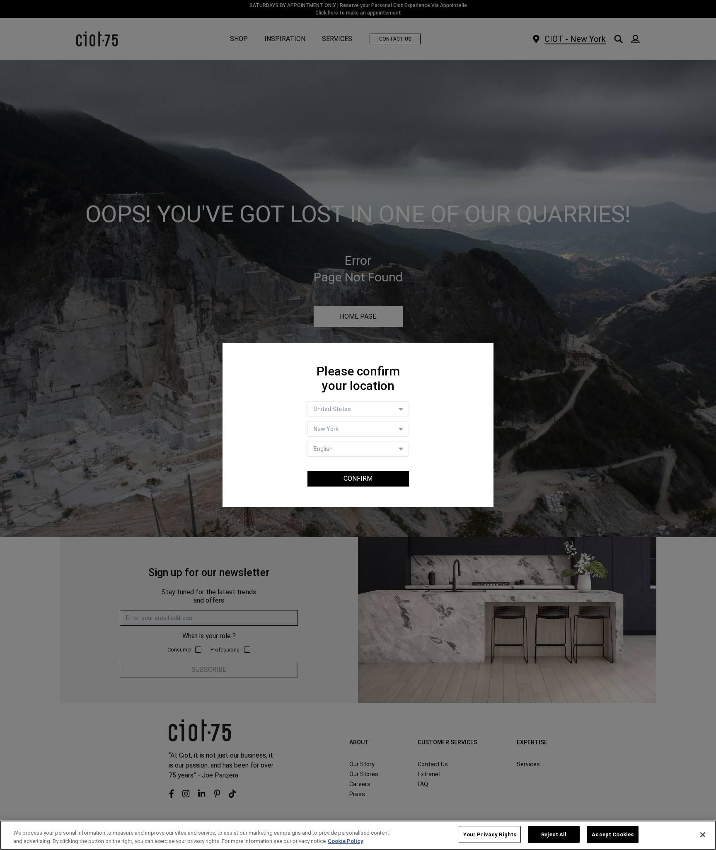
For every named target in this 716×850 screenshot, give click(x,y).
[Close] (703, 835)
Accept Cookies (613, 834)
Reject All (553, 834)
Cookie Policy (345, 841)
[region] (358, 835)
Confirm (358, 478)
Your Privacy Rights (489, 834)
